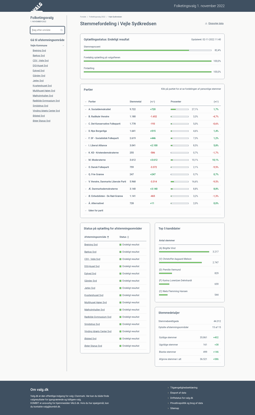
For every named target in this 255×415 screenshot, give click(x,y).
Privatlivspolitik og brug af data (186, 403)
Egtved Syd (38, 70)
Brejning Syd (39, 50)
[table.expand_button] (86, 109)
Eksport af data (178, 392)
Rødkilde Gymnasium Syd (46, 100)
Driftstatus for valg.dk (181, 398)
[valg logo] (36, 7)
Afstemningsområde (95, 237)
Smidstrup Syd (40, 105)
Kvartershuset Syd (42, 85)
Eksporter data (216, 23)
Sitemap (174, 408)
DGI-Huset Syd (40, 65)
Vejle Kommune (38, 45)
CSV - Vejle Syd (41, 60)
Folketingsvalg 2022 (97, 17)
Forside (83, 17)
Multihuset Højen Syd (44, 90)
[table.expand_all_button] (86, 102)
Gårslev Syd (39, 75)
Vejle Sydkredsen (115, 17)
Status (123, 237)
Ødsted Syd (39, 115)
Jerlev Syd (38, 80)
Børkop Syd (39, 55)
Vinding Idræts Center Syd (46, 110)
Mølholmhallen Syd (43, 95)
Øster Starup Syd (41, 120)
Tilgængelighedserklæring (183, 387)
